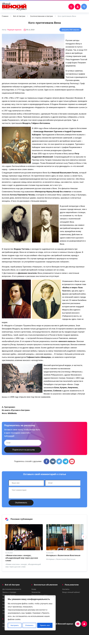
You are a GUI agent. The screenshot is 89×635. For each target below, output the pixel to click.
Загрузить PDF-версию (70, 30)
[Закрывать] (54, 596)
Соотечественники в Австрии (41, 16)
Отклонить (29, 625)
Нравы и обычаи (8, 595)
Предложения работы (40, 595)
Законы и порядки (9, 592)
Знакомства (36, 592)
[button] (5, 537)
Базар (34, 589)
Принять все (45, 625)
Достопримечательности (11, 589)
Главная (5, 16)
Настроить (15, 625)
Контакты (65, 589)
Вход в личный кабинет (71, 592)
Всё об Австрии (19, 16)
